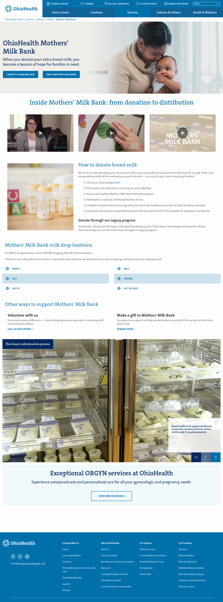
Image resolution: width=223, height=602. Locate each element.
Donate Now (125, 329)
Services (132, 12)
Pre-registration (146, 568)
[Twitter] (20, 556)
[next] (216, 457)
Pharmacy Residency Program (191, 574)
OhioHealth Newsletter (72, 577)
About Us (105, 549)
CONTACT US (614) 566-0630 (21, 74)
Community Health (109, 555)
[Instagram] (27, 556)
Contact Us (67, 561)
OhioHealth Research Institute (191, 568)
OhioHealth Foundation (111, 580)
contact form (113, 182)
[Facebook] (13, 556)
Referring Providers (187, 586)
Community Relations (71, 555)
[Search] (217, 3)
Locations (97, 12)
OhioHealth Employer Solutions (114, 574)
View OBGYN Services (112, 496)
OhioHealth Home (14, 19)
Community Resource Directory (153, 555)
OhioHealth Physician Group (152, 561)
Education (183, 549)
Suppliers (66, 584)
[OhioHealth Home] (29, 543)
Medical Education (186, 555)
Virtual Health (145, 574)
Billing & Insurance (148, 549)
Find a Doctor (60, 12)
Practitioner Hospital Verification (192, 580)
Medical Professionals (188, 561)
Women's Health (45, 19)
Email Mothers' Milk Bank (61, 74)
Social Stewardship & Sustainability (116, 586)
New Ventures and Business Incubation (117, 561)
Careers (65, 549)
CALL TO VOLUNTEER (19, 329)
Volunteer (66, 590)
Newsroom (106, 568)
